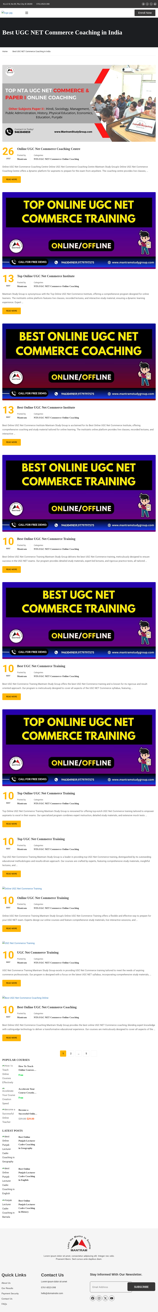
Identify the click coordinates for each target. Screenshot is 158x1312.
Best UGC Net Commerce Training (41, 666)
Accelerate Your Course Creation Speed (27, 1093)
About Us (6, 1283)
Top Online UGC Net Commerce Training (46, 793)
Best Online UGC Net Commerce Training (46, 539)
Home (5, 51)
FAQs (4, 1304)
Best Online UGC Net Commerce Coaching (47, 1007)
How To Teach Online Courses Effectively (26, 1070)
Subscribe (141, 1287)
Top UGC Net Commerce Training (41, 839)
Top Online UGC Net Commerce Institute (46, 276)
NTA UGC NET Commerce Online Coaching (56, 159)
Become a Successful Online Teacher (27, 1114)
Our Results (7, 1288)
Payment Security (10, 1293)
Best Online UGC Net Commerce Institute (46, 407)
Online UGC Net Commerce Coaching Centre (48, 149)
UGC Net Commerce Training (38, 952)
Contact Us (7, 1298)
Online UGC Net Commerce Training (43, 898)
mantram (22, 159)
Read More (11, 179)
